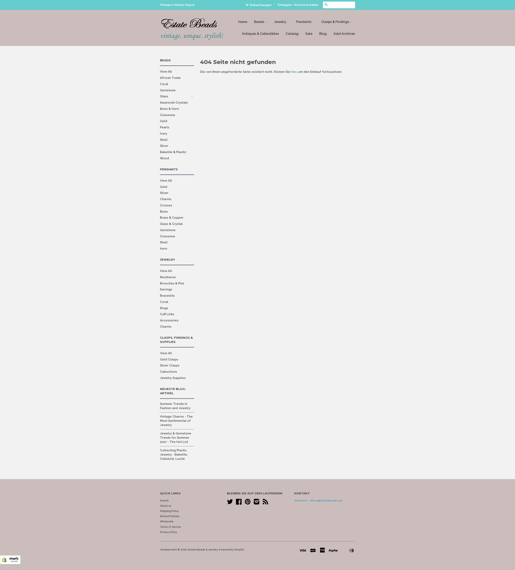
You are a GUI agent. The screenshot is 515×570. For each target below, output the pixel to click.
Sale (308, 34)
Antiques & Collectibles (260, 34)
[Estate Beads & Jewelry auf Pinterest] (248, 503)
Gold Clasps (169, 359)
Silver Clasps (169, 365)
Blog (323, 34)
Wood (164, 158)
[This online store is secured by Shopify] (10, 563)
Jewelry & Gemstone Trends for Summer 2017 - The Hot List (175, 438)
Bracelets (167, 295)
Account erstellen (306, 4)
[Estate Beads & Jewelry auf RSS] (265, 503)
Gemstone (168, 90)
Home (242, 22)
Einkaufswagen (260, 5)
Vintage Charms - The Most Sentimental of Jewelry (176, 421)
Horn (163, 248)
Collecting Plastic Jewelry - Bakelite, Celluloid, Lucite (174, 455)
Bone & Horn (169, 109)
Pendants (304, 22)
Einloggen (285, 4)
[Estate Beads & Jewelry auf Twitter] (230, 503)
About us (165, 505)
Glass (164, 96)
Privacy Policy (168, 532)
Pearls (164, 127)
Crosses (166, 205)
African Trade (170, 78)
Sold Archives (344, 34)
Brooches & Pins (172, 283)
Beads (259, 22)
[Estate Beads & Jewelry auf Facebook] (239, 503)
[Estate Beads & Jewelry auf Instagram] (256, 503)
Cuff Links (167, 314)
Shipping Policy (169, 510)
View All (166, 71)
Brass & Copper (171, 217)
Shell (164, 140)
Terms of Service (170, 526)
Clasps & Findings (335, 22)
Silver (164, 146)
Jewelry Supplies (173, 378)
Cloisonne (167, 115)
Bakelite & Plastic (173, 152)
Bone (164, 211)
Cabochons (168, 371)
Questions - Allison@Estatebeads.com (318, 500)
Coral (164, 84)
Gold (163, 121)
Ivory (163, 133)
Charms (165, 199)
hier (294, 72)
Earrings (166, 289)
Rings (164, 308)
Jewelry (280, 22)
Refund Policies (169, 516)
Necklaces (168, 277)
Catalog (292, 34)
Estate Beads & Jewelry (203, 549)
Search (164, 500)
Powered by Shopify (231, 549)
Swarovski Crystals (174, 102)
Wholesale (167, 521)
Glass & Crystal (171, 224)
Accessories (169, 320)
